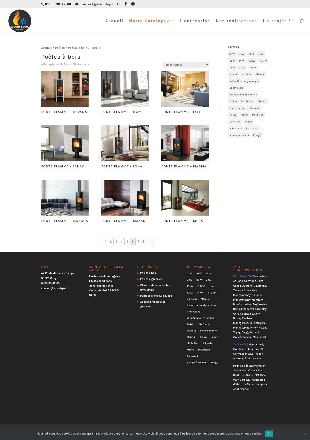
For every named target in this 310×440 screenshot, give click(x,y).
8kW (232, 60)
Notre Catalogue (149, 21)
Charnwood (236, 87)
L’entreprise (195, 21)
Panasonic (252, 128)
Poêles (60, 48)
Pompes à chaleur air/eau (156, 295)
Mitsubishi (235, 128)
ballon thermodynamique (244, 81)
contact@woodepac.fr (55, 288)
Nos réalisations (236, 21)
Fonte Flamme (237, 108)
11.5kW (263, 60)
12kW (242, 67)
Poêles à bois (77, 48)
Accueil (114, 21)
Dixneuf (262, 101)
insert (244, 114)
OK (269, 433)
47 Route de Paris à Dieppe (57, 273)
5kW (241, 54)
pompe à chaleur (239, 135)
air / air (233, 74)
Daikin (233, 101)
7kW (260, 54)
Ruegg (257, 135)
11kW (232, 67)
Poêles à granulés (151, 279)
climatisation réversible (243, 94)
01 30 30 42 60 (50, 283)
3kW (232, 54)
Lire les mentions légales (104, 276)
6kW (251, 54)
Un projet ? (277, 21)
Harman (255, 108)
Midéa (248, 121)
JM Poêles (257, 114)
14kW (252, 67)
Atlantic (260, 74)
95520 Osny (48, 278)
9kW (242, 60)
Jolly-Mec (234, 121)
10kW (252, 60)
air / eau (247, 74)
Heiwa (233, 114)
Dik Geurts (247, 101)
